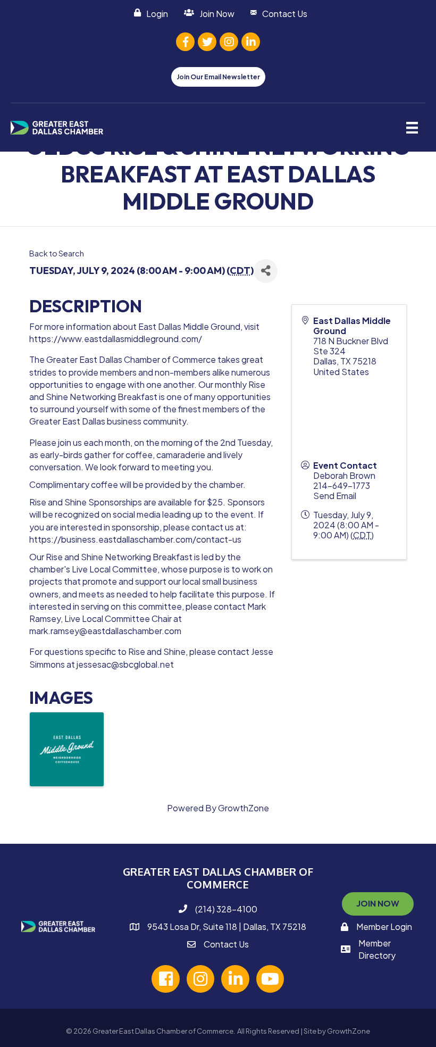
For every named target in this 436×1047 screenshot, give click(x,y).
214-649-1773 (341, 485)
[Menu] (412, 127)
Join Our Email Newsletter (218, 77)
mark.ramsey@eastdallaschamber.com (105, 630)
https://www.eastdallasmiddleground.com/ (115, 338)
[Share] (266, 271)
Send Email (334, 495)
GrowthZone (243, 807)
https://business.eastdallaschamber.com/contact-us (135, 539)
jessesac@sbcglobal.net (125, 664)
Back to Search (56, 253)
